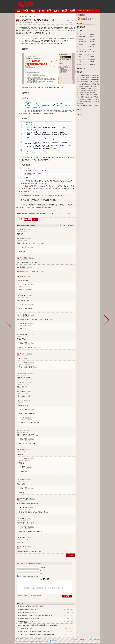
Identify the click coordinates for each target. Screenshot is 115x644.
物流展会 (22, 295)
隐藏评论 (70, 226)
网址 (41, 573)
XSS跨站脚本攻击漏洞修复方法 (27, 609)
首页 (26, 16)
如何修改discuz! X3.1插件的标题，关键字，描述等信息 (33, 631)
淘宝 (81, 59)
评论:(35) (62, 226)
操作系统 (82, 51)
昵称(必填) (42, 567)
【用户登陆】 (89, 639)
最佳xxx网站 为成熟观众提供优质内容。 (88, 92)
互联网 (92, 41)
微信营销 (82, 64)
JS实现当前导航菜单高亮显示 (26, 622)
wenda (22, 479)
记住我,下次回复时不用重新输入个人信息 (28, 576)
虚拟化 (92, 46)
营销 (92, 62)
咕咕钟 (22, 518)
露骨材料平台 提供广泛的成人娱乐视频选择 (88, 97)
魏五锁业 (22, 391)
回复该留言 (27, 229)
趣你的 (22, 449)
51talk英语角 (23, 258)
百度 (92, 34)
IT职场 (81, 34)
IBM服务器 (83, 39)
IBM (81, 44)
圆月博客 (22, 267)
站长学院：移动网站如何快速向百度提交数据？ (31, 606)
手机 (92, 57)
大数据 (92, 44)
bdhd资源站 (23, 315)
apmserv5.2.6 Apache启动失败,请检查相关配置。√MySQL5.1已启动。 (38, 625)
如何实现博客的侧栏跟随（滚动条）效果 (37, 20)
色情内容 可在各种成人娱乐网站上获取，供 (88, 86)
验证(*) (41, 579)
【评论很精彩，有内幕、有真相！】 (27, 225)
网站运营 (82, 54)
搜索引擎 (93, 59)
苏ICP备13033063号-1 (37, 638)
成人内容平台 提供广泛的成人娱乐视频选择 (88, 82)
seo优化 (82, 36)
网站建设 (27, 219)
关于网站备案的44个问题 (25, 628)
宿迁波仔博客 (25, 3)
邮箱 (41, 570)
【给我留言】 (75, 639)
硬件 (92, 49)
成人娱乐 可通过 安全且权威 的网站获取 (88, 90)
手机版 (17, 638)
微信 (92, 36)
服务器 (92, 39)
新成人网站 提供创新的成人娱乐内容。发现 (88, 77)
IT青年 (22, 382)
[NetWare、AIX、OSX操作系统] (9, 322)
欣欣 (21, 276)
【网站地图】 (97, 639)
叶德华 (22, 238)
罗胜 (21, 400)
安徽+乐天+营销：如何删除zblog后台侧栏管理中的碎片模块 (35, 615)
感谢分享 (80, 103)
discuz (92, 51)
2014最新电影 (24, 499)
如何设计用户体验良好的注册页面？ (28, 612)
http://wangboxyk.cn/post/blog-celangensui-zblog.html (60, 214)
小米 (81, 62)
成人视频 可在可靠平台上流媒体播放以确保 (88, 79)
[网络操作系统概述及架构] (106, 322)
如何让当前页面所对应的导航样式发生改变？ (30, 618)
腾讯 (81, 57)
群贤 (21, 229)
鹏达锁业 (22, 537)
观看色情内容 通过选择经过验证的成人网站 (88, 75)
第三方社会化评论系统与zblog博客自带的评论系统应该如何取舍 (36, 634)
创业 (92, 54)
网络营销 (93, 64)
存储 (81, 49)
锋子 (21, 430)
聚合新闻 (22, 354)
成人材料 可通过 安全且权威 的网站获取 (88, 88)
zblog (30, 16)
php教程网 (23, 373)
